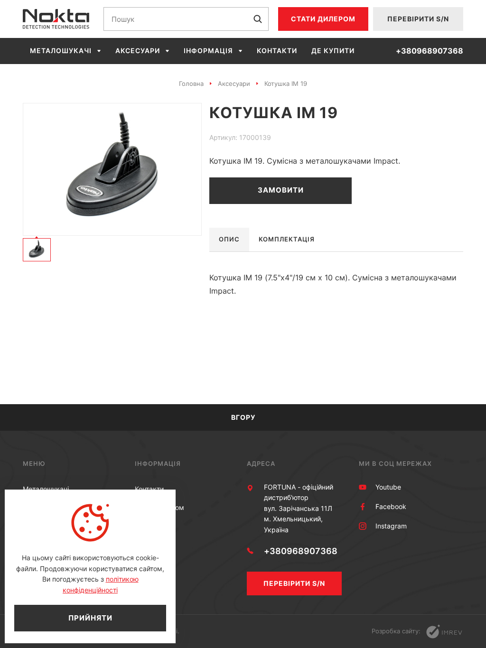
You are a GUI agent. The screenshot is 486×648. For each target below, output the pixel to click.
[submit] (258, 19)
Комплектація (287, 239)
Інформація (208, 51)
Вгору (243, 417)
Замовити (281, 189)
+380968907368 (429, 51)
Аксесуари (137, 51)
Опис (229, 239)
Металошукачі (61, 51)
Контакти (277, 51)
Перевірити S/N (418, 19)
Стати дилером (323, 19)
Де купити (333, 51)
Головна (191, 83)
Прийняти (90, 617)
